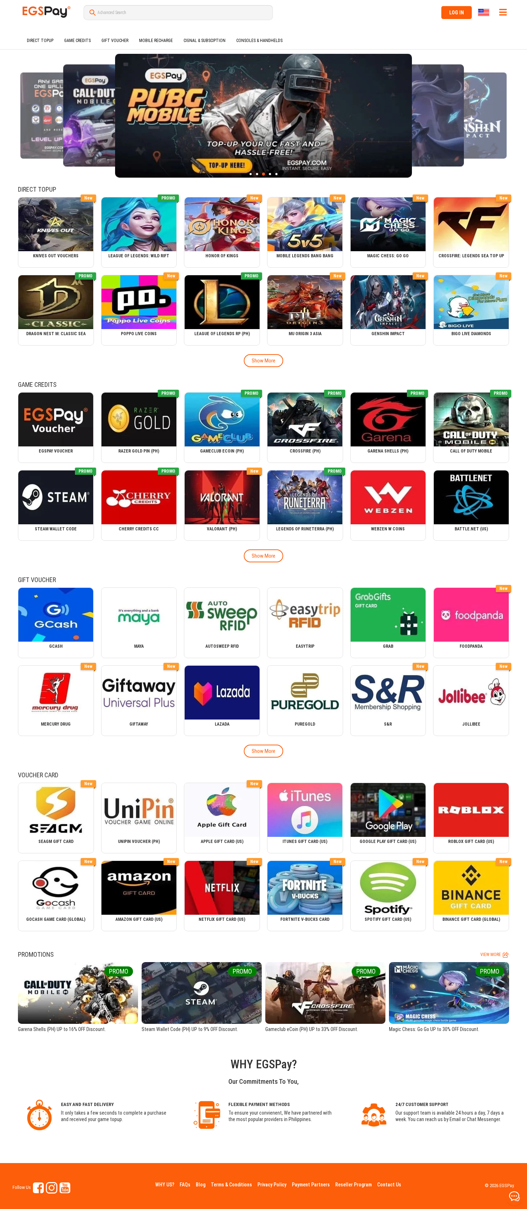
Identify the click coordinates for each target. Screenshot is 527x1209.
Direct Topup (40, 40)
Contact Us (389, 1184)
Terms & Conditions (231, 1184)
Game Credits (77, 40)
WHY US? (164, 1184)
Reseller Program (353, 1184)
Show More (263, 360)
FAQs (185, 1184)
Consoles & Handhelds (259, 40)
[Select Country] (484, 12)
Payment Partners (311, 1184)
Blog (200, 1184)
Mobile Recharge (156, 40)
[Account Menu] (503, 12)
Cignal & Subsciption (204, 40)
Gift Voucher (114, 40)
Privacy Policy (271, 1184)
